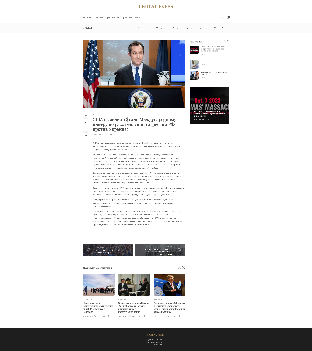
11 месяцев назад (199, 119)
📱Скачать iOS (112, 18)
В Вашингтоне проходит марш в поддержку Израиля (109, 251)
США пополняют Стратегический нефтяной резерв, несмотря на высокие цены (158, 251)
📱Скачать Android (131, 18)
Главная (87, 18)
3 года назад (97, 135)
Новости (99, 18)
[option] (98, 296)
